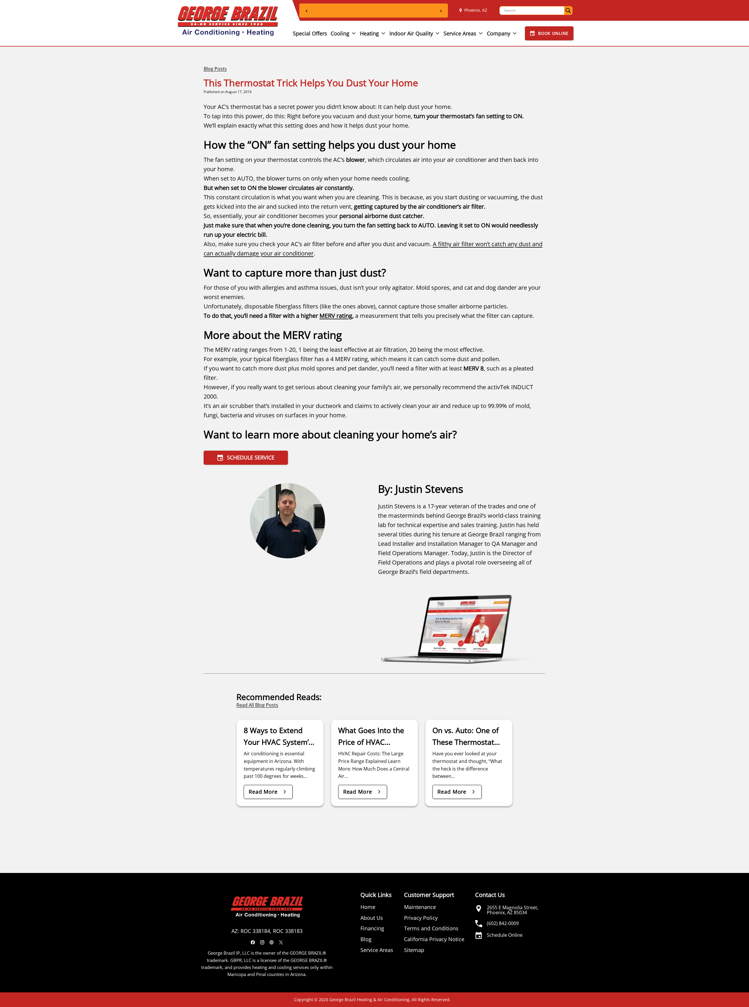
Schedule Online (505, 935)
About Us (371, 917)
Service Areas (460, 33)
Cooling (340, 33)
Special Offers (310, 33)
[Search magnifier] (568, 10)
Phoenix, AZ (475, 10)
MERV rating (335, 316)
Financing (372, 928)
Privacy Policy (421, 917)
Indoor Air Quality (411, 33)
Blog (366, 939)
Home (367, 906)
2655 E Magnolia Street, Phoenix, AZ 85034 (512, 910)
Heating (369, 33)
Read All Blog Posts (257, 705)
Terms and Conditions (431, 928)
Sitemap (414, 949)
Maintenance (420, 906)
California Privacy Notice (434, 939)
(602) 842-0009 (503, 923)
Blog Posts (215, 69)
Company (498, 33)
